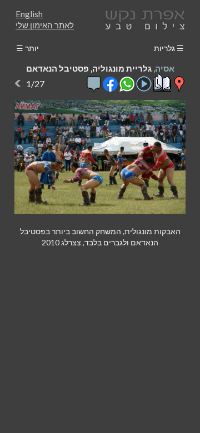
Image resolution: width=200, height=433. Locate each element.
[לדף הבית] (142, 18)
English (29, 14)
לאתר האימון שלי (45, 25)
